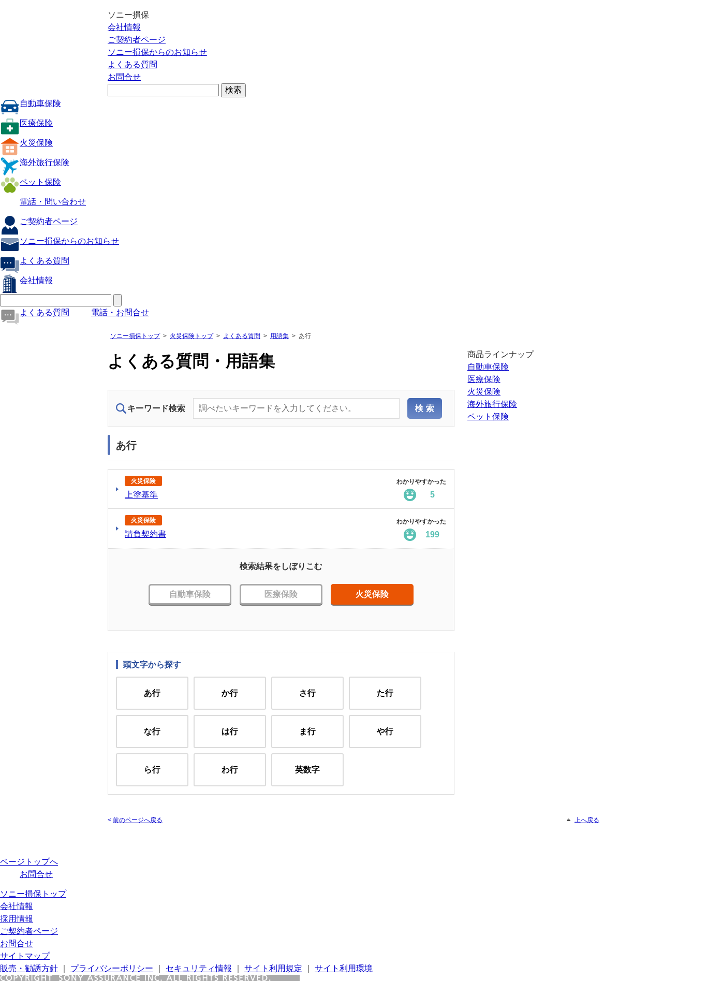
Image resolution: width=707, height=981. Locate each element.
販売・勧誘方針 (29, 968)
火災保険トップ (191, 336)
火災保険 (36, 142)
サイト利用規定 (273, 968)
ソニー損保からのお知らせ (157, 52)
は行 (230, 731)
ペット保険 (40, 182)
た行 (385, 693)
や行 (385, 731)
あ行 (152, 693)
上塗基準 (141, 494)
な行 (152, 731)
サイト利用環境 (344, 968)
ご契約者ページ (137, 39)
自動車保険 (40, 103)
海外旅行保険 (44, 162)
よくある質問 (132, 64)
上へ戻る (587, 820)
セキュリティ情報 (199, 968)
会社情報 (124, 27)
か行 (230, 693)
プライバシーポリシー (111, 968)
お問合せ (124, 76)
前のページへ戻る (138, 820)
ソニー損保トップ (135, 336)
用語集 (279, 336)
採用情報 (16, 918)
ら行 (152, 769)
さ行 (307, 693)
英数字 (307, 769)
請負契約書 (145, 534)
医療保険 (36, 123)
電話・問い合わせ (53, 201)
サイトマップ (25, 955)
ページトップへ (29, 861)
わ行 (230, 769)
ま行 (307, 731)
